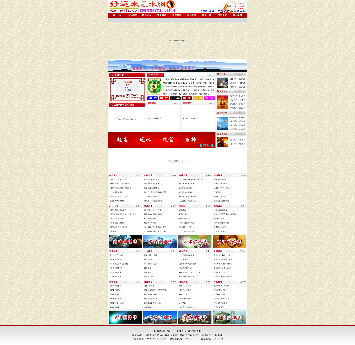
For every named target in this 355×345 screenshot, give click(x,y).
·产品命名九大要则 (220, 303)
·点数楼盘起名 (149, 307)
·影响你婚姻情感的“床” (221, 179)
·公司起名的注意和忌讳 (222, 268)
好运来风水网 (168, 331)
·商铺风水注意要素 (186, 188)
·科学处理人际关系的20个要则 (224, 214)
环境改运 (233, 140)
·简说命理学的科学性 (186, 227)
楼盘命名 (242, 104)
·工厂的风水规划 (115, 231)
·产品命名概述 (218, 307)
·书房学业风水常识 (220, 184)
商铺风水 (233, 83)
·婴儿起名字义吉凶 (116, 255)
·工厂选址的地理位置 (117, 223)
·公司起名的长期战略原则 (222, 277)
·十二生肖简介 (184, 259)
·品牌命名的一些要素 (221, 286)
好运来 (187, 331)
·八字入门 (182, 303)
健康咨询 (233, 121)
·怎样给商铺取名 (115, 286)
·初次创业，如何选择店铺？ (189, 201)
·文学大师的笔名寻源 (186, 255)
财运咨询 (242, 121)
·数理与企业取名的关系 (222, 255)
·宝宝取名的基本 (115, 277)
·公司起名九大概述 (220, 272)
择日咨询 (233, 129)
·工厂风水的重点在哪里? (118, 227)
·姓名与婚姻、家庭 (151, 255)
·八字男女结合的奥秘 (186, 307)
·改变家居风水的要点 (151, 188)
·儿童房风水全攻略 (151, 196)
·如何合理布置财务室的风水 (119, 184)
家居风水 (242, 79)
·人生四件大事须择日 (221, 188)
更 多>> (139, 175)
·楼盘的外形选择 (150, 218)
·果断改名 (147, 268)
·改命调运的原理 (219, 227)
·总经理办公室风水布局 (117, 179)
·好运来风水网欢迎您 (155, 118)
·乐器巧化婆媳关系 (220, 210)
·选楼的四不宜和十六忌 (152, 210)
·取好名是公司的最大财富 (222, 259)
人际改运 (242, 144)
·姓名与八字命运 (185, 290)
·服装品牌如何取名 (220, 290)
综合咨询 (242, 129)
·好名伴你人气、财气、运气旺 (190, 272)
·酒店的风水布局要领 (186, 184)
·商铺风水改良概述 (186, 192)
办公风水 (233, 79)
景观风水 (242, 87)
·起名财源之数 (149, 286)
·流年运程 (217, 192)
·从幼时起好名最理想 (117, 268)
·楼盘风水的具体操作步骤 (153, 214)
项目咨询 (242, 125)
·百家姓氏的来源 (185, 299)
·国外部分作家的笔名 (186, 277)
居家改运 (242, 140)
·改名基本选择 (149, 277)
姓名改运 (233, 144)
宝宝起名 (233, 96)
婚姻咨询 (233, 117)
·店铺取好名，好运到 (117, 303)
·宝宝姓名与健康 (115, 272)
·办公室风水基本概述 (117, 201)
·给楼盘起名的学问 (151, 299)
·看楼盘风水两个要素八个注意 (155, 227)
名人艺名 (233, 100)
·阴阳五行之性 (184, 214)
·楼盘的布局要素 (150, 223)
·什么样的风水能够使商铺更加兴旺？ (192, 179)
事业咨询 (233, 125)
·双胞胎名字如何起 (116, 259)
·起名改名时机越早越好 (187, 264)
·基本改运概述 (218, 218)
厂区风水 (242, 83)
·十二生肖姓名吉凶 (151, 264)
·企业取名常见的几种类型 (222, 264)
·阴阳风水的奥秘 (188, 118)
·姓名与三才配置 (185, 286)
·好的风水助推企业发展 (117, 210)
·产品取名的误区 (219, 294)
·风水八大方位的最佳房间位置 (155, 192)
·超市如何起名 (114, 307)
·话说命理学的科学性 (221, 223)
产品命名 (233, 108)
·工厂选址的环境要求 (117, 218)
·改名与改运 (148, 272)
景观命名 (242, 108)
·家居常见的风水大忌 (151, 179)
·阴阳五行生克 (184, 218)
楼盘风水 (233, 87)
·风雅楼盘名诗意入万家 (152, 303)
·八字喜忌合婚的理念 (221, 201)
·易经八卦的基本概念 (186, 223)
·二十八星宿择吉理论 (186, 231)
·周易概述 (182, 210)
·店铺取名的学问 (115, 299)
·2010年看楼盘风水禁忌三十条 (155, 231)
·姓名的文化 (183, 294)
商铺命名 (233, 104)
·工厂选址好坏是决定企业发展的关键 (122, 214)
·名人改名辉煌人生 (186, 268)
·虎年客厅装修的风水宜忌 (153, 184)
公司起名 (242, 100)
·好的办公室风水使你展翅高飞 (120, 188)
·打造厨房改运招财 (220, 231)
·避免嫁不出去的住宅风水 (153, 201)
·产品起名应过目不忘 (221, 299)
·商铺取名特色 (114, 290)
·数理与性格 (148, 259)
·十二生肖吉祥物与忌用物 (118, 264)
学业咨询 (242, 117)
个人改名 (242, 96)
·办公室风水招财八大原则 (118, 196)
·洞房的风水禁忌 (219, 196)
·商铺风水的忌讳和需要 (187, 196)
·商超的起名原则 (115, 294)
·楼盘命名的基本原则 (151, 294)
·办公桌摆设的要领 (116, 192)
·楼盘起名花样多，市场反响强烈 (156, 290)
